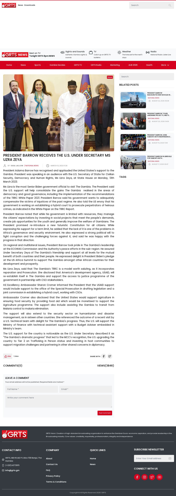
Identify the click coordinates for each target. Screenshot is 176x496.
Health (149, 65)
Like (9, 356)
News (23, 65)
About (49, 458)
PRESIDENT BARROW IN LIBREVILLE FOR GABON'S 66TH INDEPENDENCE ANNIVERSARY (159, 158)
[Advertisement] (88, 28)
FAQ (48, 470)
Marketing (115, 65)
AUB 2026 (133, 65)
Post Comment (105, 413)
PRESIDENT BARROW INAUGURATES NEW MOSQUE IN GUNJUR (158, 95)
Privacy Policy (53, 476)
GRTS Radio (96, 65)
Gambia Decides (57, 65)
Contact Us (52, 464)
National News (153, 98)
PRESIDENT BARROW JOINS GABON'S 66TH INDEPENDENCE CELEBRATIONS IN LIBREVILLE (158, 137)
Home (9, 65)
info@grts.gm (12, 470)
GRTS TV (78, 65)
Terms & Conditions (56, 481)
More (164, 65)
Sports (38, 65)
